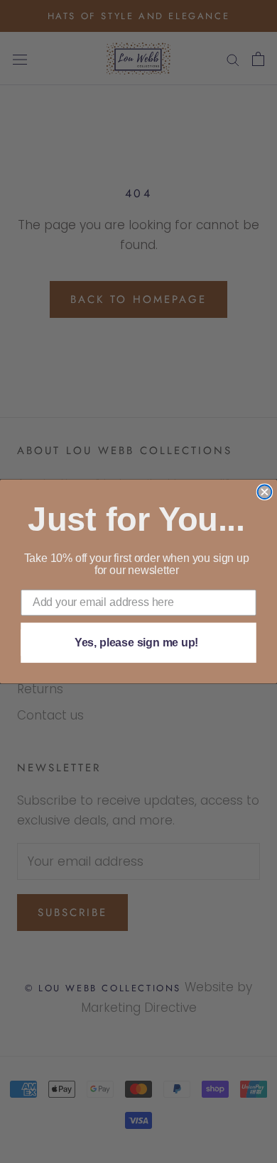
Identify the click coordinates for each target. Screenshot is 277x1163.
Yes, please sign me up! (137, 642)
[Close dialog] (265, 492)
